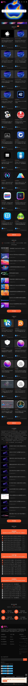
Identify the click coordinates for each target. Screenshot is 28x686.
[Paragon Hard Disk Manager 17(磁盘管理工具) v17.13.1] (7, 384)
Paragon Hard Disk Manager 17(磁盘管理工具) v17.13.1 (7, 391)
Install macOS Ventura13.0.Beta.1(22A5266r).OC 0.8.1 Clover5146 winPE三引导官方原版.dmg (20, 391)
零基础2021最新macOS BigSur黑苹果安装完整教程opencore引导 (17, 260)
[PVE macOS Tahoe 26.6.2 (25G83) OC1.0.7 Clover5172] (20, 34)
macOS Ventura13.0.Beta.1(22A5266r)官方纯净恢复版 (20, 371)
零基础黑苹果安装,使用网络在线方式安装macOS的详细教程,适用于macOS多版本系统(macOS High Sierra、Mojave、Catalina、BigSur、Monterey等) (17, 291)
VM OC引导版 (5, 58)
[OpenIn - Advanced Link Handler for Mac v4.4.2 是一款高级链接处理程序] (7, 175)
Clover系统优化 (4, 641)
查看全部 (14, 234)
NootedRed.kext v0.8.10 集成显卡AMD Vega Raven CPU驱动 (12, 588)
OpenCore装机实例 (18, 442)
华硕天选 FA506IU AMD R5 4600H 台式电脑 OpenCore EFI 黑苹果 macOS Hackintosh (17, 476)
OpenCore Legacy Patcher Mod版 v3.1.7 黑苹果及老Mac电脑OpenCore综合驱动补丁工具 (13, 595)
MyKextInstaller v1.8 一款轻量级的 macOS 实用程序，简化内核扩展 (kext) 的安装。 (13, 597)
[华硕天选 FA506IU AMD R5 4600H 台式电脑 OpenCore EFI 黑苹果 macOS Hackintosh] (5, 478)
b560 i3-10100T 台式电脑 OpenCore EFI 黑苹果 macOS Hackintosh (17, 452)
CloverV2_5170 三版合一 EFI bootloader (13, 570)
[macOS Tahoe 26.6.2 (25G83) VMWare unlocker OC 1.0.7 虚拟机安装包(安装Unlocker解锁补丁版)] (7, 54)
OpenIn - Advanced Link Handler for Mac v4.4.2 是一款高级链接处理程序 (7, 183)
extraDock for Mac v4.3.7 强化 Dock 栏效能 (7, 163)
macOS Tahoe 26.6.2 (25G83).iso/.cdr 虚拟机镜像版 (20, 61)
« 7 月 (20, 653)
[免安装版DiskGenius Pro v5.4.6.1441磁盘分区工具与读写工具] (20, 323)
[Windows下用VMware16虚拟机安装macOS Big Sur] (5, 256)
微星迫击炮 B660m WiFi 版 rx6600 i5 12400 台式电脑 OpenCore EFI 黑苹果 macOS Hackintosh (17, 464)
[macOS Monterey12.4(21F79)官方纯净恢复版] (7, 364)
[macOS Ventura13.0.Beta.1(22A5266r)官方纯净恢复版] (20, 364)
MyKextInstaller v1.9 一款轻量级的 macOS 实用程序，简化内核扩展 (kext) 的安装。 (13, 584)
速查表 (25, 242)
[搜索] (21, 2)
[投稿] (19, 2)
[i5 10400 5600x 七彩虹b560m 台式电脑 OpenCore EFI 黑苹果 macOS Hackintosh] (5, 484)
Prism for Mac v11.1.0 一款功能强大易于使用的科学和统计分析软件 (20, 183)
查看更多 (14, 311)
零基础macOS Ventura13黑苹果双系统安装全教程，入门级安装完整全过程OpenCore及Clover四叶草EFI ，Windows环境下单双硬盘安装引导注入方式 (17, 285)
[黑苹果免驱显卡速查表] (5, 274)
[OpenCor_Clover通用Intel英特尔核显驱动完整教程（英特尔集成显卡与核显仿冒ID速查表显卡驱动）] (5, 299)
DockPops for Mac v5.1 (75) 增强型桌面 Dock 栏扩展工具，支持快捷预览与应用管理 (7, 223)
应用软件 (17, 99)
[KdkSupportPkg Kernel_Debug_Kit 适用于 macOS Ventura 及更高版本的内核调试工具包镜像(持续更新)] (7, 34)
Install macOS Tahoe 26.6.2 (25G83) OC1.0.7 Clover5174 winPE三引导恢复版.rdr (7, 102)
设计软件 (4, 119)
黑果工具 (7, 38)
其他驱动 (4, 348)
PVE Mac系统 (18, 38)
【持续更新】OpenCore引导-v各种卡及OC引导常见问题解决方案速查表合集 (17, 248)
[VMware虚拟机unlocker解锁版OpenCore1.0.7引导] (5, 496)
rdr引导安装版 (5, 99)
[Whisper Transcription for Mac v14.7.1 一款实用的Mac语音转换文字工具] (20, 155)
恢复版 (4, 79)
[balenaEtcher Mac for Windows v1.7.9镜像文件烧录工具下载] (7, 404)
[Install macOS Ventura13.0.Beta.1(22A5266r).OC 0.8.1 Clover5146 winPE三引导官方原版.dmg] (20, 384)
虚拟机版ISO (23, 58)
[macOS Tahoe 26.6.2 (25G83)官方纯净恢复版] (7, 74)
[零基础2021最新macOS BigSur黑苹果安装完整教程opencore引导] (5, 262)
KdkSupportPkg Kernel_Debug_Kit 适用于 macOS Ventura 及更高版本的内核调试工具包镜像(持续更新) (7, 41)
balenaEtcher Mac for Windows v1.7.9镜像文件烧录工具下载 (7, 412)
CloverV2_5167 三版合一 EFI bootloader (13, 573)
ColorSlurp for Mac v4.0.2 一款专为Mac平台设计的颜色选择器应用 (20, 203)
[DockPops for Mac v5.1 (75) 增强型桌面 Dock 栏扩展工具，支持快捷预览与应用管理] (7, 216)
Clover (11, 636)
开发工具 (4, 38)
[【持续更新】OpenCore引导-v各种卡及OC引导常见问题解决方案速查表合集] (5, 249)
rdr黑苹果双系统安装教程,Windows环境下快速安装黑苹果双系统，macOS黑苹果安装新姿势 (17, 267)
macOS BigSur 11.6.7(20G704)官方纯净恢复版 (20, 412)
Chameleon (12, 644)
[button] (26, 23)
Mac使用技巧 (13, 242)
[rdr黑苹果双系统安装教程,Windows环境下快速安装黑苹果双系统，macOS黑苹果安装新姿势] (5, 268)
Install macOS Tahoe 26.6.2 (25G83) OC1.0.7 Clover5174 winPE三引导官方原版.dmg (20, 81)
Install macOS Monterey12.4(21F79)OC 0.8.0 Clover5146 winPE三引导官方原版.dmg (20, 351)
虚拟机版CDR (18, 58)
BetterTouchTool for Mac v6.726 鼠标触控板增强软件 (7, 142)
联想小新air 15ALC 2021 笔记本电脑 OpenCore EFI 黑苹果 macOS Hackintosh (17, 513)
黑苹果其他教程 (14, 244)
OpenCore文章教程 (19, 242)
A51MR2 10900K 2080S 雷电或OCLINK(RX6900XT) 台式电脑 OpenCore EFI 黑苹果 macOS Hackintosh (17, 446)
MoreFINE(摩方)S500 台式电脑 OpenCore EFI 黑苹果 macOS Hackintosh (17, 489)
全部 (2, 242)
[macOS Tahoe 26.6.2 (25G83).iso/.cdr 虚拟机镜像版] (20, 54)
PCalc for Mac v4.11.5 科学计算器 (20, 102)
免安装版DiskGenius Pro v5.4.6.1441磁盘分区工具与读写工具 (20, 330)
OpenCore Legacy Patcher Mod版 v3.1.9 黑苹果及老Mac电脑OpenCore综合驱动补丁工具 (13, 592)
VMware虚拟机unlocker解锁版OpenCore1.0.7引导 (17, 495)
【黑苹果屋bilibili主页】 (20, 676)
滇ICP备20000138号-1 (20, 684)
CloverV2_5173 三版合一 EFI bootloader (13, 562)
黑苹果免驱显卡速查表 (14, 273)
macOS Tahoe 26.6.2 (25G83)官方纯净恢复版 (7, 81)
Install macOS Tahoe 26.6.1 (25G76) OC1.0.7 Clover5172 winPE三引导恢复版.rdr (12, 546)
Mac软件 (17, 160)
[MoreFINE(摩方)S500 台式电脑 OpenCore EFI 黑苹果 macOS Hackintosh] (5, 490)
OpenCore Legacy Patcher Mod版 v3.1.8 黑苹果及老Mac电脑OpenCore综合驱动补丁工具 (13, 593)
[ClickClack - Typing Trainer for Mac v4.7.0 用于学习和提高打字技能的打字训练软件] (7, 196)
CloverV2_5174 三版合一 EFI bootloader (13, 560)
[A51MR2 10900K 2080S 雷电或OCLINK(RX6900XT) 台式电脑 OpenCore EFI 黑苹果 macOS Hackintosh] (5, 447)
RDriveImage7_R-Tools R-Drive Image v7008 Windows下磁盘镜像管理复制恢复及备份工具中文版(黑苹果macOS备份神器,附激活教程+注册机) (7, 330)
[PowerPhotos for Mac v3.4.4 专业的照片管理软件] (7, 115)
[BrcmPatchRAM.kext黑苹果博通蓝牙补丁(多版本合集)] (7, 343)
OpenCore (12, 641)
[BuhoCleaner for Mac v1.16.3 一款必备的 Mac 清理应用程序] (20, 135)
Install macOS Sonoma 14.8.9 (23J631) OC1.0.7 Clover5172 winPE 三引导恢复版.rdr (12, 550)
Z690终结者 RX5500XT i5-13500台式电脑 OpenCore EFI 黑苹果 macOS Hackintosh (17, 507)
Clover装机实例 (11, 442)
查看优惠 (4, 680)
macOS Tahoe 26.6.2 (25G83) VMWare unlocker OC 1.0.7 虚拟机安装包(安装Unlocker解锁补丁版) (7, 61)
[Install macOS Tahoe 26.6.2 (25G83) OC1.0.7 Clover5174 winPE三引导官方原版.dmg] (20, 74)
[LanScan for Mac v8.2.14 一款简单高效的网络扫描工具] (20, 216)
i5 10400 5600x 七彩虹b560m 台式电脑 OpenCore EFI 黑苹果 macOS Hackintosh (17, 483)
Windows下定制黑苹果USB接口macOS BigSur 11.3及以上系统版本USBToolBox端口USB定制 (17, 303)
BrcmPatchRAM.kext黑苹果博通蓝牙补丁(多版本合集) (7, 351)
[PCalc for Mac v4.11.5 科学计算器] (20, 94)
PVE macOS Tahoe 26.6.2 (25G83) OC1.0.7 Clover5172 (20, 41)
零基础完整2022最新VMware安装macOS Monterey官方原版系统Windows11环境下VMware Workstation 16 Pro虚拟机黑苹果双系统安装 (17, 279)
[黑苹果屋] (4, 2)
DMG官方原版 (18, 79)
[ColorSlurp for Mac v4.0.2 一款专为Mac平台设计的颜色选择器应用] (20, 196)
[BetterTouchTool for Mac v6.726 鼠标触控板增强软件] (7, 135)
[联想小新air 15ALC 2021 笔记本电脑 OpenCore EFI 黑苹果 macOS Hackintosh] (5, 515)
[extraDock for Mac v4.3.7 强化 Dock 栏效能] (7, 155)
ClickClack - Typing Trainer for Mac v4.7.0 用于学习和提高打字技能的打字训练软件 (7, 203)
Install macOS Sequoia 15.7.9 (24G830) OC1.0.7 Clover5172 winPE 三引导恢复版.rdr (12, 548)
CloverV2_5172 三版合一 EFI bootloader (13, 568)
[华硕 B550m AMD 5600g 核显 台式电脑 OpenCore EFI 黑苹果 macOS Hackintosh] (5, 459)
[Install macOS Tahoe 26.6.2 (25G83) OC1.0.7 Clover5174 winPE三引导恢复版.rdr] (7, 94)
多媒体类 (17, 119)
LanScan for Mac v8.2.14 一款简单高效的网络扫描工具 (20, 223)
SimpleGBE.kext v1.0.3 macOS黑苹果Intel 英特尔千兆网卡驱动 (12, 586)
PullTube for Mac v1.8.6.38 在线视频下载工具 (20, 122)
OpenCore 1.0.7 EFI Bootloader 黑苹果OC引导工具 (12, 566)
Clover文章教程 (7, 242)
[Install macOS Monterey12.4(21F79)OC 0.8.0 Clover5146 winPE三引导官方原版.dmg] (20, 343)
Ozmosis (11, 639)
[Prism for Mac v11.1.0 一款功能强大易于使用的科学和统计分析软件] (20, 175)
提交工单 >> (3, 662)
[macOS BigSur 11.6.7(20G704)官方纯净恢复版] (20, 404)
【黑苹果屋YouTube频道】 (10, 676)
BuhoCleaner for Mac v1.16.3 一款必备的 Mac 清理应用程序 (20, 142)
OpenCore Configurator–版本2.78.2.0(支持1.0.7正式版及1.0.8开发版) (13, 564)
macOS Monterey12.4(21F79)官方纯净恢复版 (7, 371)
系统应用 (4, 140)
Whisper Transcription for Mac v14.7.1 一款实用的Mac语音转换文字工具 (20, 163)
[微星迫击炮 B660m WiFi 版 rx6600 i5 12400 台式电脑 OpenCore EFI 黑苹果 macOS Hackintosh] (5, 465)
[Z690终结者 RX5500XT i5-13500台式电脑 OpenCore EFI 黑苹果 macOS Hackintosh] (5, 508)
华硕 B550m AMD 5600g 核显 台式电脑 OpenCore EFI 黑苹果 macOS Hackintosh (17, 458)
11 (19, 645)
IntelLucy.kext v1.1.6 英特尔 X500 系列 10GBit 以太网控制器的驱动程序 (12, 590)
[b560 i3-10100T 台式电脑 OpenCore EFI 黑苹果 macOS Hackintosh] (5, 453)
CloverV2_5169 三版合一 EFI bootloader (13, 571)
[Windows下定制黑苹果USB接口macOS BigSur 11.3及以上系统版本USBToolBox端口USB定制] (5, 305)
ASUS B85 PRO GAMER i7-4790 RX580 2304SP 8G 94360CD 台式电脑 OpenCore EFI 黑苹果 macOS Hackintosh (17, 470)
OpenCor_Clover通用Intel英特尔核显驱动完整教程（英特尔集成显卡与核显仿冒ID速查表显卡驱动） (17, 297)
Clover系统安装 (4, 644)
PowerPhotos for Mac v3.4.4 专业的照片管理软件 (7, 122)
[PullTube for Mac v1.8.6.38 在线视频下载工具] (20, 115)
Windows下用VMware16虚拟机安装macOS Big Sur (17, 254)
